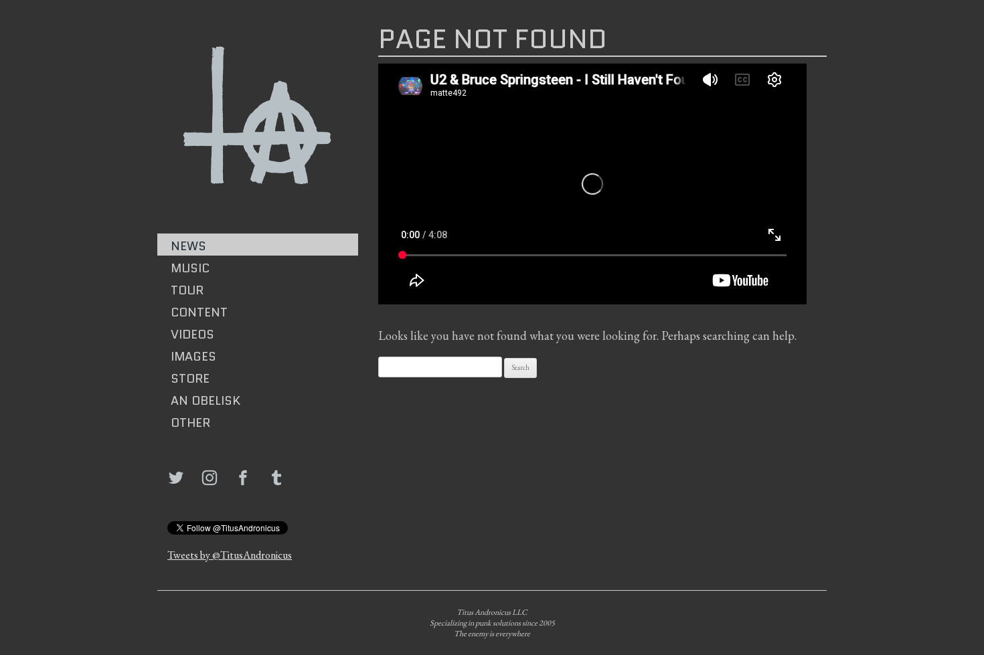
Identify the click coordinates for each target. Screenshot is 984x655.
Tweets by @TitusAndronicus (229, 555)
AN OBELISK (205, 400)
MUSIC (190, 268)
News (188, 246)
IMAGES (193, 356)
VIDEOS (192, 334)
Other (190, 423)
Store (190, 378)
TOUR (187, 290)
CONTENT (199, 312)
